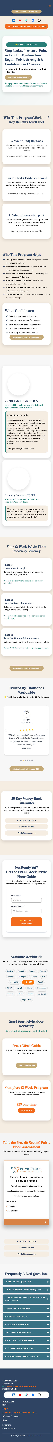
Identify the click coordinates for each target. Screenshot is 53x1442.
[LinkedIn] (13, 20)
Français (32, 971)
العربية (19, 988)
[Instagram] (39, 20)
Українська (26, 1000)
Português (22, 977)
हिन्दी (43, 977)
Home (5, 1405)
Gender (11, 1201)
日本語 (40, 982)
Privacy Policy (8, 1428)
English (10, 971)
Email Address (18, 906)
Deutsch (43, 971)
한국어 (9, 988)
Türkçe (29, 988)
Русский (34, 977)
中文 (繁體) (28, 982)
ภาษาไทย (42, 994)
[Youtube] (20, 20)
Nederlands (41, 988)
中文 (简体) (14, 982)
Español (21, 971)
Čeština (31, 994)
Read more (26, 748)
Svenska (11, 994)
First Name (16, 896)
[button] (49, 6)
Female (14, 1210)
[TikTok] (26, 20)
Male (12, 1206)
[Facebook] (33, 20)
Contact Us (7, 1383)
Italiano (11, 977)
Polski (20, 994)
